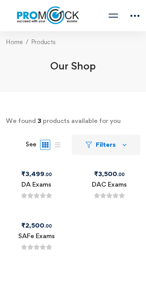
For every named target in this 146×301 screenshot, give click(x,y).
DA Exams (36, 184)
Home (14, 42)
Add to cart (21, 167)
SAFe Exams (36, 236)
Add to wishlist (52, 167)
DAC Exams (109, 184)
